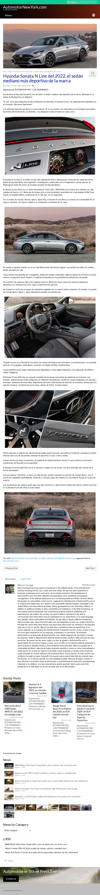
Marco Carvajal (12, 86)
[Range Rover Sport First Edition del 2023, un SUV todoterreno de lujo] (38, 692)
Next (94, 715)
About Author (10, 579)
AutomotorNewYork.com (24, 7)
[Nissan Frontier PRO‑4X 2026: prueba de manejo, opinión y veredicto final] (19, 807)
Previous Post (11, 568)
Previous (5, 715)
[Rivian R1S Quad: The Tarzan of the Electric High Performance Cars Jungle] (41, 807)
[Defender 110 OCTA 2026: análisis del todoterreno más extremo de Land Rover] (52, 807)
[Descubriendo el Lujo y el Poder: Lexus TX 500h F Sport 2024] (86, 692)
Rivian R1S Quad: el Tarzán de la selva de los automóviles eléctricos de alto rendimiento (51, 781)
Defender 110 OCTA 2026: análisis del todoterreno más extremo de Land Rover (48, 796)
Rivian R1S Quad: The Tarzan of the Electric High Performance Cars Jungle (46, 788)
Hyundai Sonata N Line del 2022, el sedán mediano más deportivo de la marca (43, 558)
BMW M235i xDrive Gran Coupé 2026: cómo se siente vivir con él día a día (46, 765)
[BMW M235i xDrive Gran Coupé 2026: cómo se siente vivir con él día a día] (8, 807)
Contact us (11, 878)
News (28, 86)
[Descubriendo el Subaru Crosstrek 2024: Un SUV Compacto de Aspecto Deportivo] (62, 692)
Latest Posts (25, 579)
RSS (8, 839)
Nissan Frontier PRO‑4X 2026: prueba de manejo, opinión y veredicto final (45, 773)
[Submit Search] (68, 2)
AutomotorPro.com (11, 561)
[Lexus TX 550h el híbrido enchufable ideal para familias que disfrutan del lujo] (86, 807)
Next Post (90, 568)
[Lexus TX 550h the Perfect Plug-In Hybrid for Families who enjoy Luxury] (8, 814)
